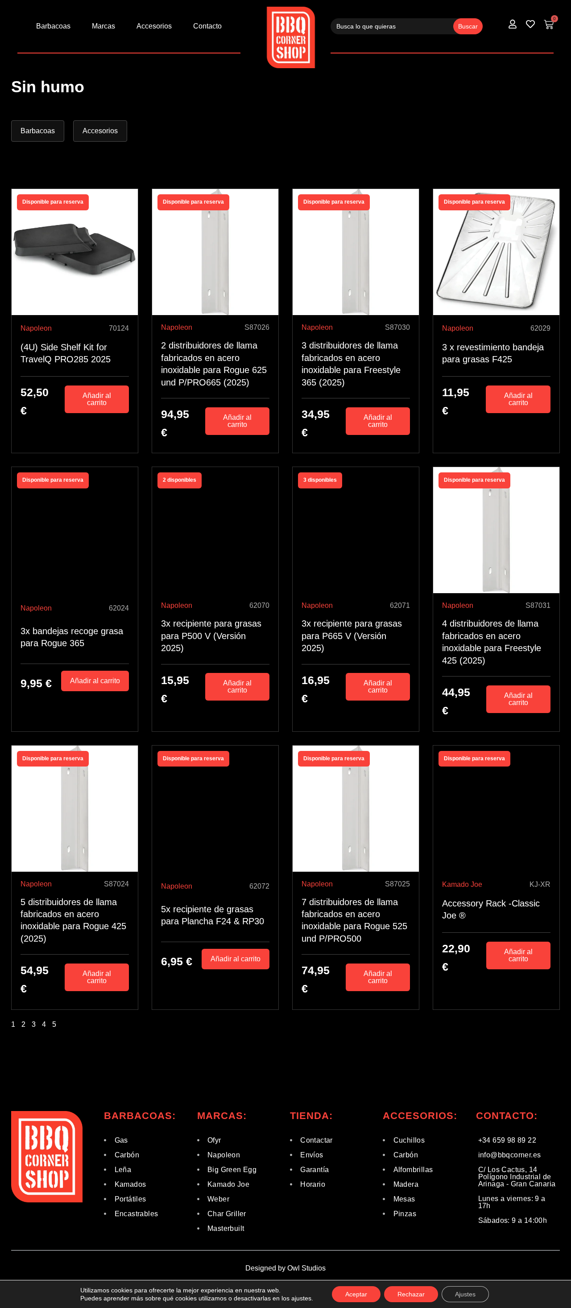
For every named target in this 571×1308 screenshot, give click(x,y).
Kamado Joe (462, 884)
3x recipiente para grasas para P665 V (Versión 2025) (352, 636)
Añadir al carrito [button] (97, 399)
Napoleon (36, 328)
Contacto (207, 26)
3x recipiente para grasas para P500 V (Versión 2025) (211, 636)
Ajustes (465, 1294)
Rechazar (411, 1294)
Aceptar (356, 1294)
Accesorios (154, 26)
